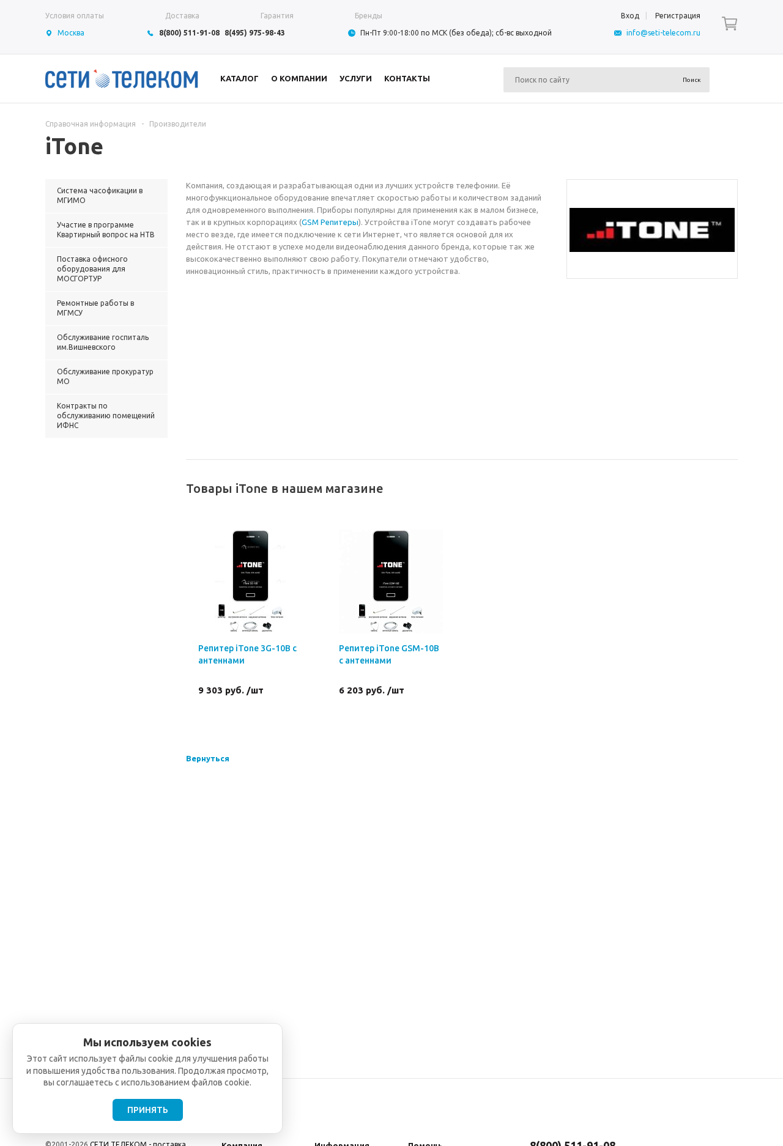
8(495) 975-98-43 (255, 33)
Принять (147, 1110)
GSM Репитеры (330, 222)
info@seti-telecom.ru (663, 33)
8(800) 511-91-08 (189, 33)
